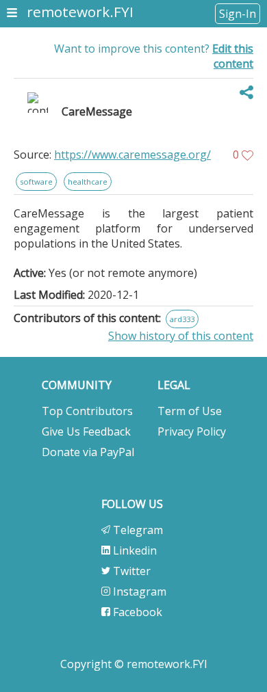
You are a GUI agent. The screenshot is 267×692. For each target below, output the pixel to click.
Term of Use (189, 410)
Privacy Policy (191, 431)
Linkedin (133, 550)
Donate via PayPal (88, 452)
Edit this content (232, 56)
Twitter (130, 570)
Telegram (136, 529)
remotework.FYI (80, 11)
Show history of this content (180, 335)
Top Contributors (87, 410)
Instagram (138, 591)
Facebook (136, 612)
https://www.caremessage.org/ (132, 154)
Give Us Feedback (86, 431)
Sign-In (237, 13)
